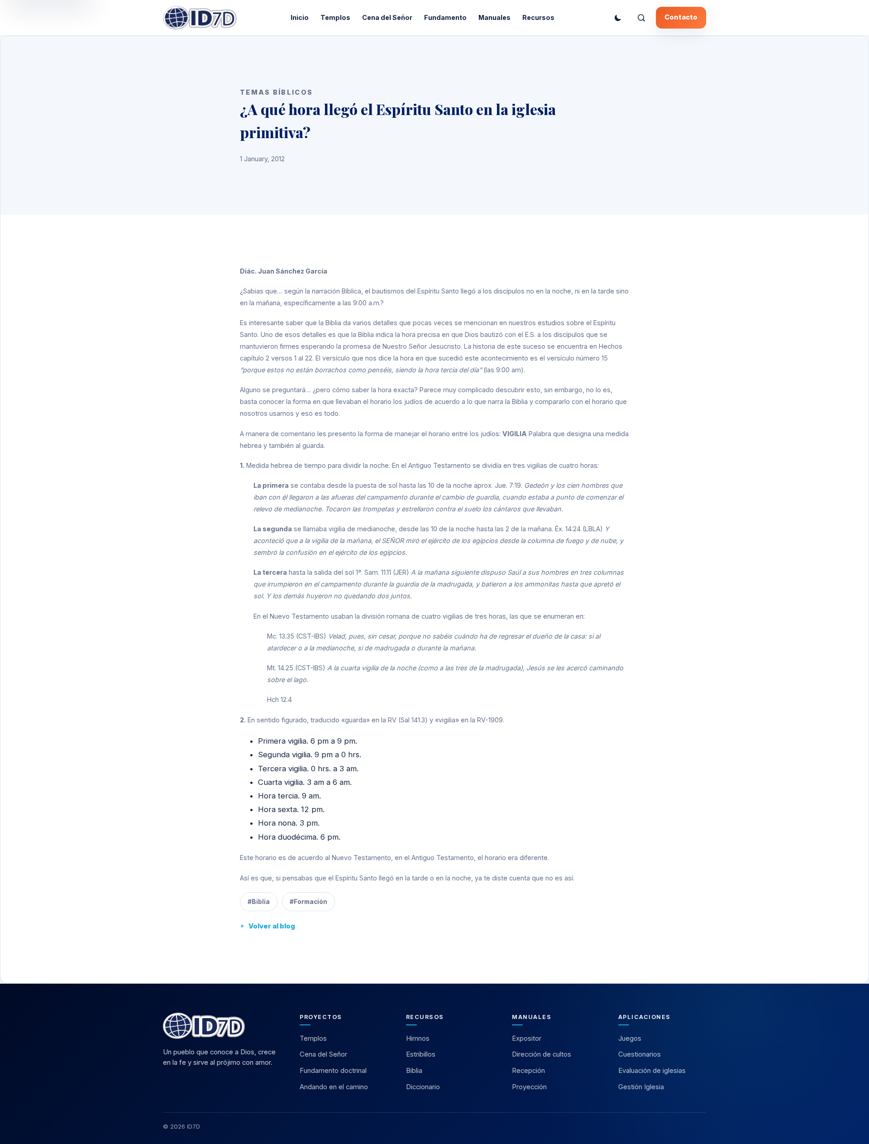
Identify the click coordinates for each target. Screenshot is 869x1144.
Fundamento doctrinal (333, 1071)
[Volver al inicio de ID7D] (222, 1026)
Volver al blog (271, 926)
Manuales (494, 17)
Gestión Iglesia (641, 1087)
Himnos (418, 1038)
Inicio (300, 17)
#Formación (308, 901)
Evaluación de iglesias (652, 1071)
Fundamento (445, 17)
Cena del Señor (387, 17)
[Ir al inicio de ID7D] (200, 17)
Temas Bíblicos (276, 92)
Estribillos (420, 1054)
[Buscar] (641, 18)
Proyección (529, 1087)
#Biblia (259, 901)
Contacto (680, 17)
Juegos (629, 1038)
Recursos (538, 17)
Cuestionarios (639, 1054)
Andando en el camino (334, 1087)
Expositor (526, 1038)
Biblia (414, 1071)
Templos (335, 17)
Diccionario (423, 1087)
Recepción (528, 1071)
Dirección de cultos (541, 1054)
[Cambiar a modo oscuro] (618, 18)
